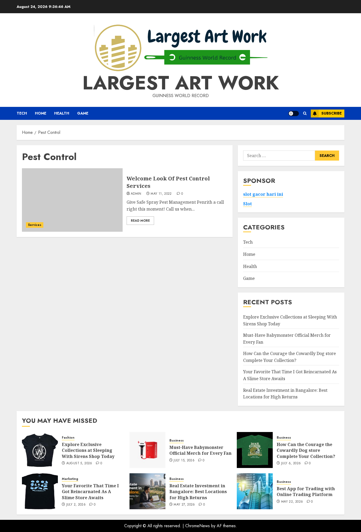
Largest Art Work (180, 83)
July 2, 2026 (76, 505)
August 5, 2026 (79, 463)
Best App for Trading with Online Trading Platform (306, 491)
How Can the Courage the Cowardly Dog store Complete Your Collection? (306, 450)
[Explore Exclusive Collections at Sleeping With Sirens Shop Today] (40, 450)
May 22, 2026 (292, 502)
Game (82, 113)
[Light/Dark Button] (293, 113)
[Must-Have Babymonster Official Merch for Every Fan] (147, 450)
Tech (22, 113)
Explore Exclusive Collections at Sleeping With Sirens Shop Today (88, 450)
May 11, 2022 (161, 194)
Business (176, 440)
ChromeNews (197, 526)
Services (34, 224)
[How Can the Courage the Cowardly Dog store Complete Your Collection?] (255, 450)
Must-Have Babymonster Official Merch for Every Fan (200, 450)
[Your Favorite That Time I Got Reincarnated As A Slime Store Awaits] (40, 491)
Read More (140, 220)
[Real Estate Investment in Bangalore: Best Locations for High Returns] (147, 491)
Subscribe (331, 113)
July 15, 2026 (184, 460)
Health (61, 113)
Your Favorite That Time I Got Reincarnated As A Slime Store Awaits (90, 492)
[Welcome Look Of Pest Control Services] (72, 200)
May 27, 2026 (184, 505)
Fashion (68, 437)
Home (40, 113)
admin (136, 194)
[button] (305, 113)
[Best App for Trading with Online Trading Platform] (255, 491)
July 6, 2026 (291, 463)
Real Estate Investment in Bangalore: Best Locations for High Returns (198, 492)
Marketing (70, 479)
